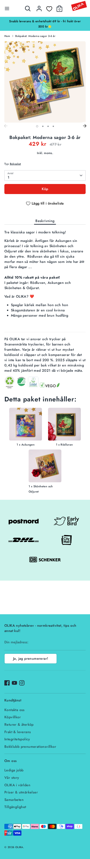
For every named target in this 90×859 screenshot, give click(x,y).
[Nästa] (84, 126)
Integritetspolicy (17, 739)
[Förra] (5, 126)
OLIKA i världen (17, 785)
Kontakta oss (14, 709)
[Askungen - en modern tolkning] (25, 425)
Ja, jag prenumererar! (30, 658)
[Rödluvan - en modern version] (64, 425)
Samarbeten (14, 799)
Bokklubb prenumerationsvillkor (30, 746)
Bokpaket (15, 164)
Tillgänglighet (15, 806)
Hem (7, 36)
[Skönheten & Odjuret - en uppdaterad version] (45, 466)
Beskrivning (44, 220)
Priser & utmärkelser (21, 792)
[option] (45, 24)
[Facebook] (7, 682)
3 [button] (48, 126)
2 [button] (42, 126)
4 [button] (53, 126)
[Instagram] (21, 682)
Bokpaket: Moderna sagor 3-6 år (35, 36)
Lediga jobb (13, 770)
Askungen (28, 445)
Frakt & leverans (17, 731)
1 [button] (37, 126)
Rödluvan (67, 445)
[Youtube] (14, 682)
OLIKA (19, 847)
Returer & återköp (19, 724)
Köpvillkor (12, 717)
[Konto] (39, 6)
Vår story (11, 777)
